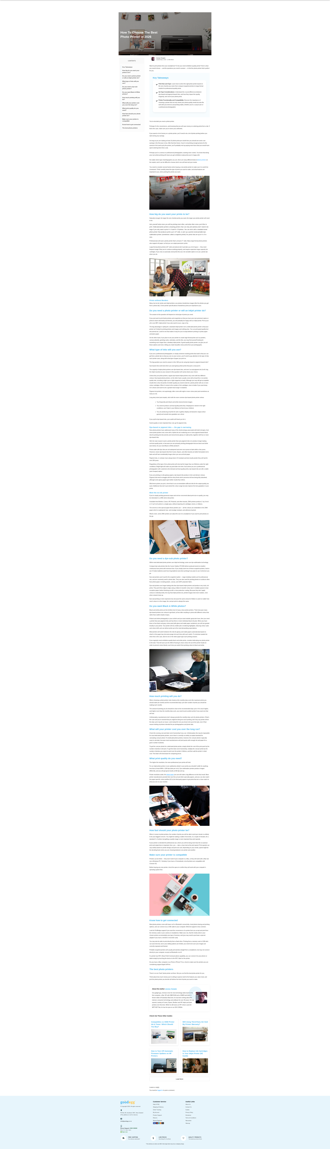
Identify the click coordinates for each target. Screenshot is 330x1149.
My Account (156, 1112)
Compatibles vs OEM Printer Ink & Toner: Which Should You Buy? (162, 1024)
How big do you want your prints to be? (130, 71)
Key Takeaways (127, 67)
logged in (160, 1090)
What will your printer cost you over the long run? (130, 104)
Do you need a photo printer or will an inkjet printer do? (131, 77)
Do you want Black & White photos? (131, 93)
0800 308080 (133, 1128)
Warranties (188, 1120)
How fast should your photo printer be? (131, 114)
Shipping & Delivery (158, 1107)
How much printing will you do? (131, 98)
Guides (187, 1109)
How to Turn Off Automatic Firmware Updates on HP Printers (162, 1053)
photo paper (170, 774)
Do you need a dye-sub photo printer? (129, 87)
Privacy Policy (189, 1112)
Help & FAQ (156, 1104)
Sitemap (188, 1123)
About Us (188, 1104)
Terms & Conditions (191, 1117)
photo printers (202, 160)
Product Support (157, 1115)
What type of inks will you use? (130, 82)
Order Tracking (157, 1109)
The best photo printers (130, 128)
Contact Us (189, 1107)
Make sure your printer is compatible (130, 120)
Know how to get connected (131, 124)
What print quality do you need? (130, 109)
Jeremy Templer (171, 989)
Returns (155, 1117)
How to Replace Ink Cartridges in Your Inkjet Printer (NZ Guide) (195, 1053)
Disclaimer (188, 1115)
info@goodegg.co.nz (126, 1121)
